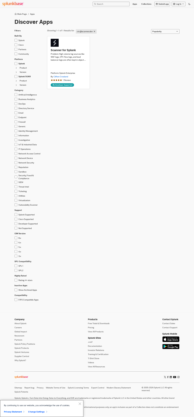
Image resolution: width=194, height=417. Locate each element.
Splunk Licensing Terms (78, 387)
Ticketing (22, 191)
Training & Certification (98, 354)
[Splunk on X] (165, 377)
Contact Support (169, 327)
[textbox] (112, 4)
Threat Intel (23, 186)
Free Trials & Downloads (98, 323)
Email (20, 113)
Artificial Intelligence (27, 94)
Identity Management (28, 131)
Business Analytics (26, 99)
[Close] (79, 403)
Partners (22, 49)
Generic (22, 126)
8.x (19, 238)
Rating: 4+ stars (25, 280)
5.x (19, 247)
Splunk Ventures (21, 352)
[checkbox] (15, 40)
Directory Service (26, 108)
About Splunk (20, 323)
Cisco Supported (26, 219)
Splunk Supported (26, 214)
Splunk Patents (21, 392)
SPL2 (20, 270)
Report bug (29, 387)
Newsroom (19, 335)
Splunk (21, 40)
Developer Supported (28, 223)
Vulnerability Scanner (28, 205)
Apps (32, 14)
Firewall (21, 122)
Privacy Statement (13, 411)
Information (23, 135)
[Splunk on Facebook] (167, 377)
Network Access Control (29, 153)
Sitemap (18, 387)
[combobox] (165, 31)
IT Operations (24, 149)
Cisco (21, 45)
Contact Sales (168, 323)
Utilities (21, 196)
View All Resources (96, 366)
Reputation (23, 167)
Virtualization (24, 200)
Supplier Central (21, 356)
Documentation (95, 346)
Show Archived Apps (27, 290)
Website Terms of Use (55, 387)
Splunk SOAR (24, 76)
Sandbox (22, 171)
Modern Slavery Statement (119, 387)
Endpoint (22, 117)
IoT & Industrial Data (27, 144)
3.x (19, 256)
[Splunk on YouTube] (174, 377)
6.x (19, 242)
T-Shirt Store (93, 358)
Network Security (26, 162)
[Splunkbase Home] (13, 4)
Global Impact (20, 331)
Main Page (22, 14)
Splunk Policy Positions (24, 344)
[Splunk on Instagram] (178, 377)
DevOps (22, 104)
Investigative (24, 140)
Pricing (91, 327)
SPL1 (20, 266)
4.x (19, 251)
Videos (91, 362)
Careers (18, 327)
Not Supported (25, 228)
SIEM (20, 182)
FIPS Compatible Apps (28, 299)
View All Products (96, 331)
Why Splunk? (20, 360)
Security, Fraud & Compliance (26, 177)
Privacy (40, 387)
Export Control (97, 387)
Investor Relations (96, 350)
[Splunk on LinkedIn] (171, 377)
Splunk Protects (21, 348)
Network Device (25, 158)
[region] (42, 408)
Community (23, 54)
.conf (90, 342)
